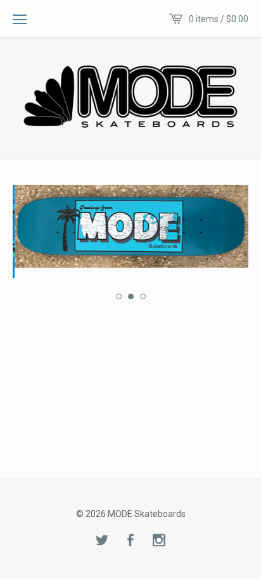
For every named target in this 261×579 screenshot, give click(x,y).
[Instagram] (159, 541)
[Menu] (20, 19)
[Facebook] (130, 541)
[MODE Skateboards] (130, 96)
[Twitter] (102, 541)
